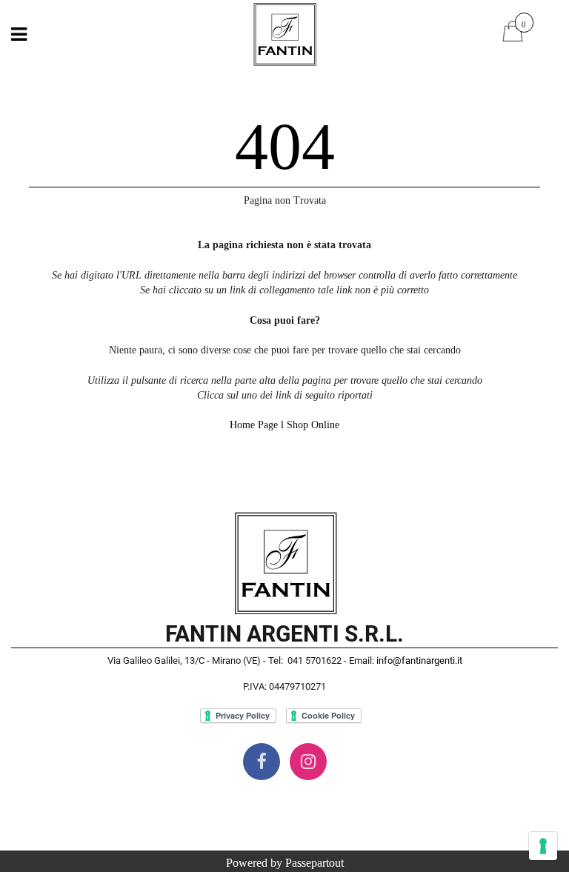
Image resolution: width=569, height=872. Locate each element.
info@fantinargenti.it (419, 660)
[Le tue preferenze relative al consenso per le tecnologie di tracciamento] (543, 846)
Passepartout (314, 862)
